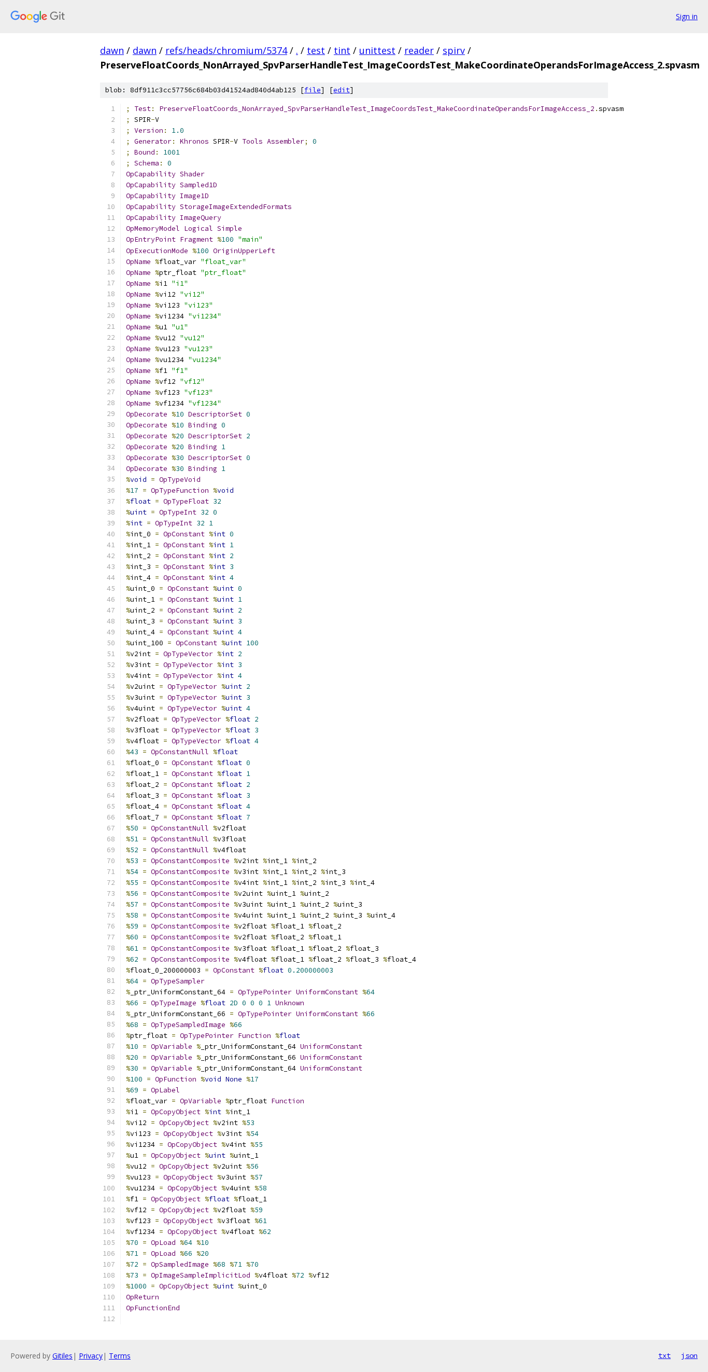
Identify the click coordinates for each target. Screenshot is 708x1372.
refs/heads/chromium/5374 (226, 50)
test (316, 50)
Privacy (91, 1356)
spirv (454, 50)
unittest (377, 50)
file (312, 90)
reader (419, 50)
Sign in (687, 16)
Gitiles (62, 1356)
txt (664, 1355)
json (689, 1355)
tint (342, 50)
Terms (120, 1356)
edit (341, 90)
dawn (112, 50)
